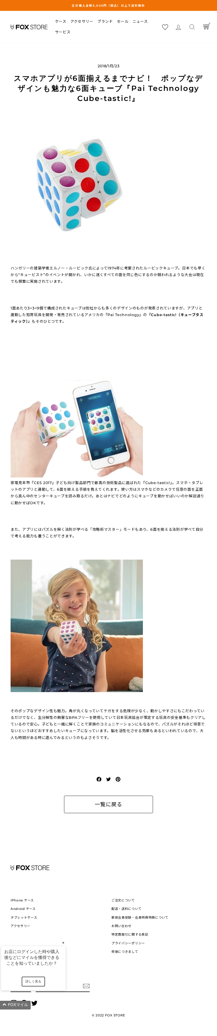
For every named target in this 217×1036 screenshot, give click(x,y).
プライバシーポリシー (128, 943)
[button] (39, 1005)
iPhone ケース (22, 900)
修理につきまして (124, 952)
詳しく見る (33, 981)
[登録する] (86, 985)
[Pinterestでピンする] (118, 779)
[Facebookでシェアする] (99, 779)
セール (123, 21)
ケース (60, 21)
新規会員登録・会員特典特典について (140, 917)
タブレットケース (24, 917)
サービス (63, 32)
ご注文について (123, 900)
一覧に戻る (108, 804)
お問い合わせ (121, 926)
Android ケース (23, 909)
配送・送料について (126, 909)
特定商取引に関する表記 (129, 934)
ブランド (105, 21)
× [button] (63, 942)
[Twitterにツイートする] (108, 779)
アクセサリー (81, 21)
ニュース (140, 21)
